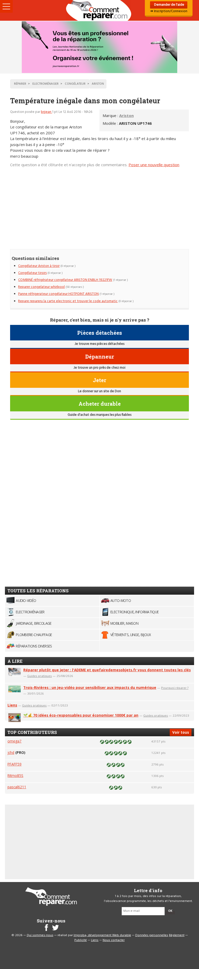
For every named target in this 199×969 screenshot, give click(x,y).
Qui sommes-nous (40, 935)
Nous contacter (114, 940)
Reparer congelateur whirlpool (41, 287)
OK (170, 911)
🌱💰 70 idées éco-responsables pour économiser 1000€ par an (80, 715)
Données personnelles (151, 935)
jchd (11, 752)
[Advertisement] (99, 206)
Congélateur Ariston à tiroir (39, 266)
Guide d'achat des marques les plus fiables (99, 415)
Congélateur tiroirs (32, 273)
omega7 (15, 741)
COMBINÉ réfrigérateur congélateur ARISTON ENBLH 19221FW (65, 280)
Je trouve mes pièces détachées (99, 344)
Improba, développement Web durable (102, 935)
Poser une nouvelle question (154, 164)
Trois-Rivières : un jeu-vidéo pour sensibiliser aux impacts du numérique (89, 687)
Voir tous (180, 732)
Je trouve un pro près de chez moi (99, 367)
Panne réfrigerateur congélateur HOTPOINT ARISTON (58, 294)
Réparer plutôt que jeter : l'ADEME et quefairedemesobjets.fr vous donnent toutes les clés (107, 669)
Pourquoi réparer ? (174, 688)
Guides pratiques (39, 676)
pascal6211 (17, 786)
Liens (12, 705)
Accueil (99, 10)
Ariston (126, 115)
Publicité (80, 940)
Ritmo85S (15, 775)
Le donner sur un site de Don (99, 391)
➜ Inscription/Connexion (168, 11)
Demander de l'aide (168, 5)
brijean (46, 112)
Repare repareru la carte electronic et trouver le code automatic (68, 301)
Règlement (176, 935)
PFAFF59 (15, 764)
